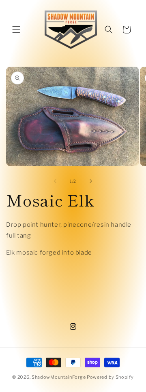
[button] (16, 29)
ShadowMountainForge (59, 377)
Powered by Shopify (110, 377)
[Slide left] (55, 181)
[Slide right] (91, 181)
